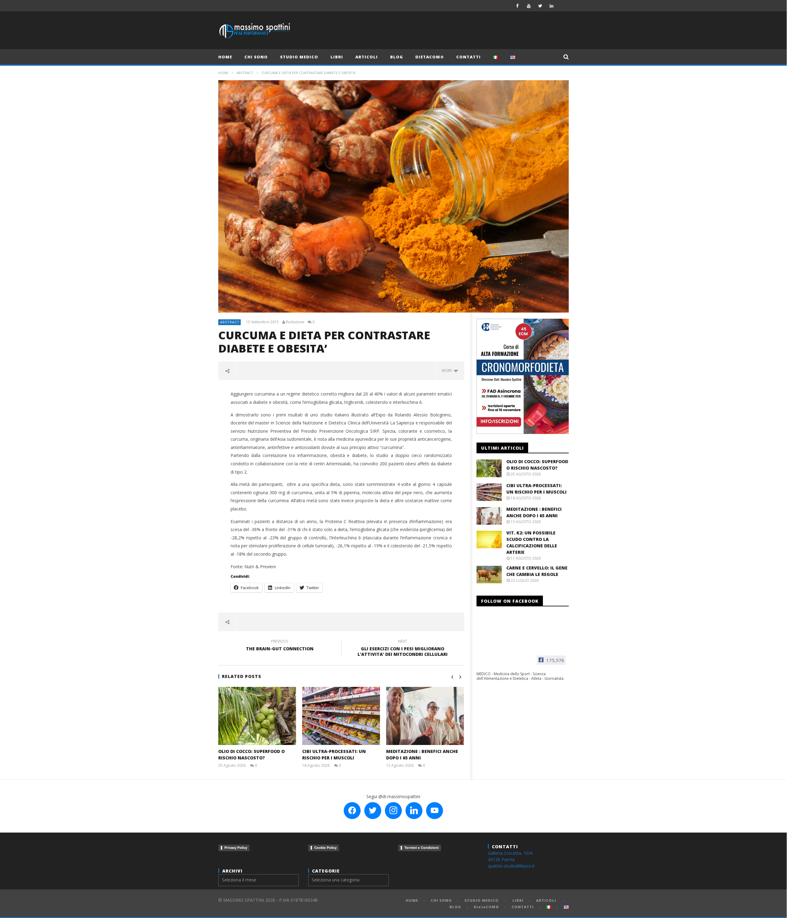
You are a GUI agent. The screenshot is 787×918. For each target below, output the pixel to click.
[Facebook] (517, 5)
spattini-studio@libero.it (511, 866)
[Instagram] (563, 5)
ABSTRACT (244, 72)
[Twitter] (540, 5)
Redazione (295, 322)
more (448, 370)
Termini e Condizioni (421, 847)
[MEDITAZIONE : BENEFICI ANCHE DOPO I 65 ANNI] (425, 716)
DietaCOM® (429, 57)
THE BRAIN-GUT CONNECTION (280, 646)
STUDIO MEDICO (299, 57)
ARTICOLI (366, 57)
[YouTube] (529, 5)
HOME (225, 57)
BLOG (396, 57)
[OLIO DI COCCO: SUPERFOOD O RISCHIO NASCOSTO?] (257, 716)
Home (223, 72)
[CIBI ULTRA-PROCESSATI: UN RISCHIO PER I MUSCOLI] (341, 716)
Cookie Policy (325, 847)
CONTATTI (468, 57)
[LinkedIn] (551, 5)
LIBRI (336, 57)
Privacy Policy (235, 847)
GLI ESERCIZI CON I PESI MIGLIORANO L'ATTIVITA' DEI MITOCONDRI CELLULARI (403, 648)
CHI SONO (256, 57)
